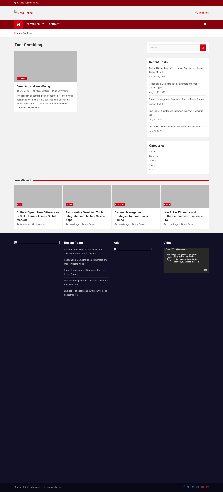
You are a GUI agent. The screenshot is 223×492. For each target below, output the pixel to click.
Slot (151, 169)
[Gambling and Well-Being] (45, 66)
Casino (152, 151)
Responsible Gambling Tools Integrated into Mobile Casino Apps (85, 216)
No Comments (61, 91)
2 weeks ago (123, 224)
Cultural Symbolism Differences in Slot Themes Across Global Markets (38, 216)
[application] (186, 260)
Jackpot (153, 160)
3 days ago (25, 224)
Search (203, 47)
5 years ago (25, 91)
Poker (152, 165)
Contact (54, 24)
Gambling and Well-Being (33, 86)
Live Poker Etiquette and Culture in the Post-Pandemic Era (183, 216)
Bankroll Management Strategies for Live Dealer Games (176, 99)
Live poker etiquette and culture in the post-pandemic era (177, 126)
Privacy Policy (35, 24)
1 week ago (74, 224)
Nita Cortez (40, 224)
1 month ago (172, 224)
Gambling (21, 79)
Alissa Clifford (42, 91)
